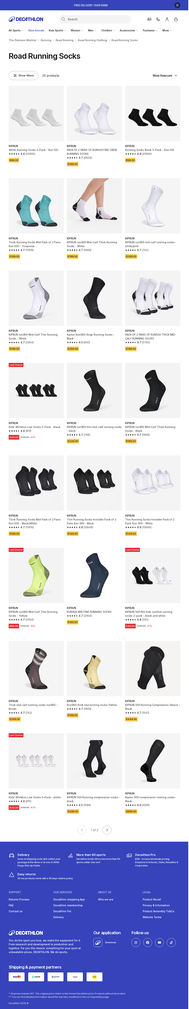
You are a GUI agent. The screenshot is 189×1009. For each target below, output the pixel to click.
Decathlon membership (68, 905)
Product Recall (152, 899)
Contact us (16, 911)
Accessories (128, 30)
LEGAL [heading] (147, 892)
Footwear (149, 30)
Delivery (58, 917)
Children (107, 30)
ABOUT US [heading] (104, 892)
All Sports (15, 30)
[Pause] (177, 5)
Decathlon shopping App (69, 899)
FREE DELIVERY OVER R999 (91, 5)
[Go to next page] (107, 830)
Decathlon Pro (62, 911)
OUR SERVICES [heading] (62, 892)
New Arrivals (36, 30)
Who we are (105, 899)
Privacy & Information (156, 905)
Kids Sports (56, 30)
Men (91, 30)
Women (76, 30)
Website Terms (152, 917)
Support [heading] (15, 892)
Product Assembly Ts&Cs (158, 911)
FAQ (11, 905)
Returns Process (19, 899)
